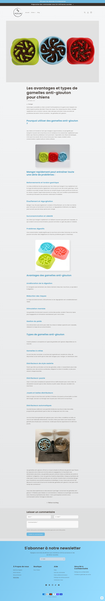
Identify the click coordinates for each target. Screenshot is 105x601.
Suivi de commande (59, 572)
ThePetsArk (54, 596)
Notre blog (16, 577)
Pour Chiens (37, 570)
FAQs (55, 570)
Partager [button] (30, 104)
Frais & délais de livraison (60, 575)
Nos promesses (17, 575)
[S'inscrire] (63, 559)
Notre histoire (16, 572)
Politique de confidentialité (81, 572)
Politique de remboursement (61, 577)
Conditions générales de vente (82, 574)
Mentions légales (17, 570)
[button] (33, 12)
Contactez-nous (58, 580)
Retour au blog (53, 502)
